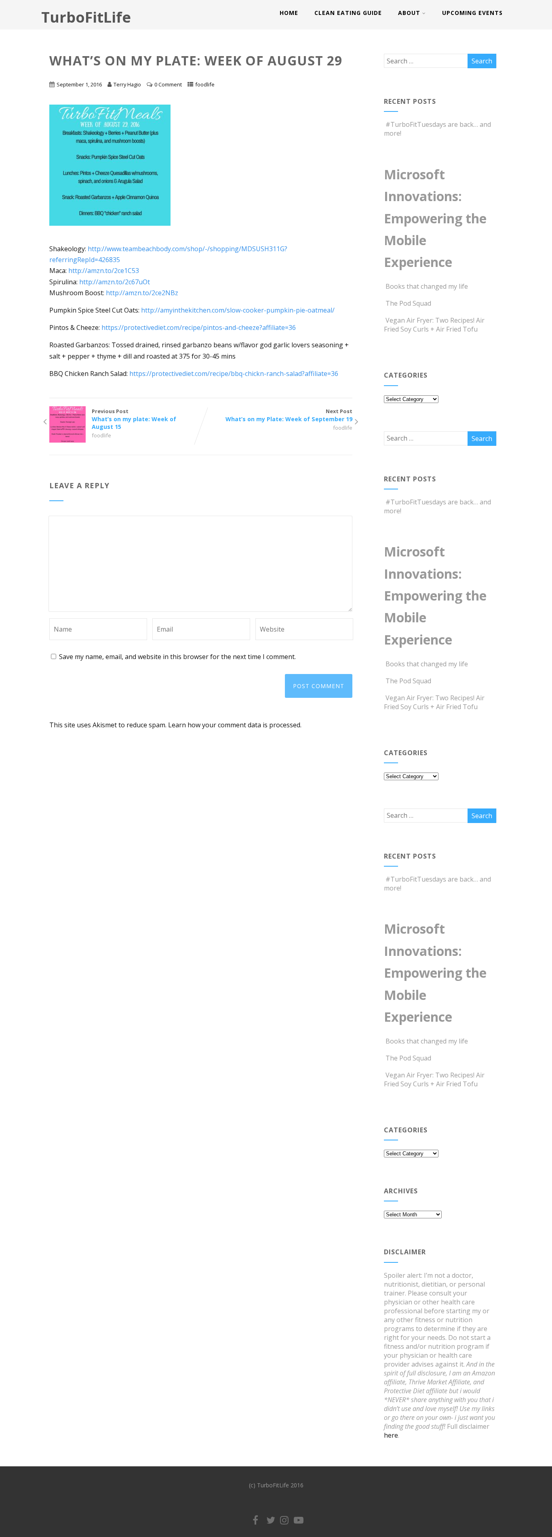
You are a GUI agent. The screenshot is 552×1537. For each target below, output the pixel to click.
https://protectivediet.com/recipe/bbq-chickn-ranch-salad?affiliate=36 (233, 373)
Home (289, 13)
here (391, 1435)
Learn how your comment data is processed (234, 724)
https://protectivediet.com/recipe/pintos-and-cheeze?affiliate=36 (198, 327)
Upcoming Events (472, 13)
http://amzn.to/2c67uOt (114, 281)
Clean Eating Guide (348, 13)
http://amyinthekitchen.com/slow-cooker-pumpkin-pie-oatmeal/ (238, 310)
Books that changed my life (427, 286)
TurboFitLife (86, 17)
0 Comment (168, 84)
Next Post (288, 415)
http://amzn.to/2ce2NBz (142, 292)
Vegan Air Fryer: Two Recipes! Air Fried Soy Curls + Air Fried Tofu (434, 325)
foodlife (205, 84)
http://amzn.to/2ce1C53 (103, 270)
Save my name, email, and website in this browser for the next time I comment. (177, 656)
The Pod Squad (408, 303)
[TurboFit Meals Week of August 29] (114, 231)
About (409, 13)
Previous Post (134, 418)
